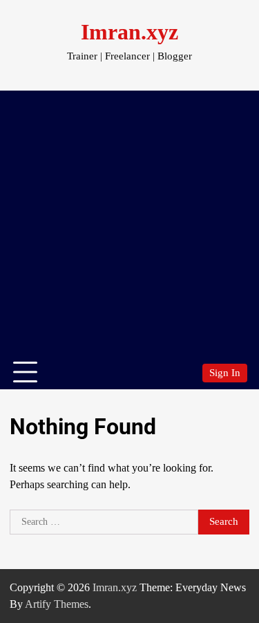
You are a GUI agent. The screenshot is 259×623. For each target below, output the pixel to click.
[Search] (185, 372)
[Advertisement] (129, 220)
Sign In (224, 372)
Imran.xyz (129, 32)
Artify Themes (56, 604)
